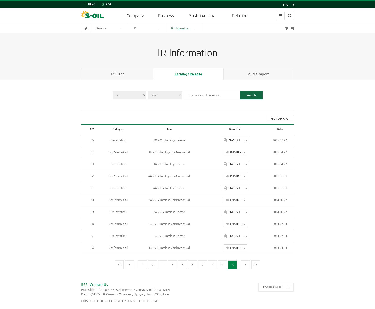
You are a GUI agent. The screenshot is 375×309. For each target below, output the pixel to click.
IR (293, 4)
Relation (239, 15)
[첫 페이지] (119, 264)
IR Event (117, 74)
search (290, 16)
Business (166, 15)
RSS (84, 284)
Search (251, 95)
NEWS (92, 4)
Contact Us (99, 284)
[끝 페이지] (255, 264)
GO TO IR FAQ (279, 118)
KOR (108, 4)
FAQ (285, 4)
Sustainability (201, 15)
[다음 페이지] (245, 264)
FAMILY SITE (272, 287)
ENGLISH (234, 140)
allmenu (280, 16)
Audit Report (258, 74)
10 (232, 264)
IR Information (180, 28)
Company (135, 15)
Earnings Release (188, 74)
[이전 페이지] (129, 264)
